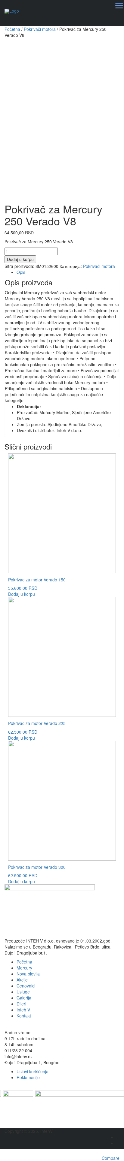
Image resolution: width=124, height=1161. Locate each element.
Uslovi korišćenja (32, 1071)
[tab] (68, 272)
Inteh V (23, 1010)
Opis (21, 272)
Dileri (21, 1004)
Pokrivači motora (40, 29)
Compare (110, 1158)
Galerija (24, 998)
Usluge (23, 992)
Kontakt (24, 1016)
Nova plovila (28, 974)
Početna (12, 29)
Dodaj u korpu (20, 259)
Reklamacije (28, 1077)
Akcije (22, 980)
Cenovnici (26, 986)
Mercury (24, 968)
